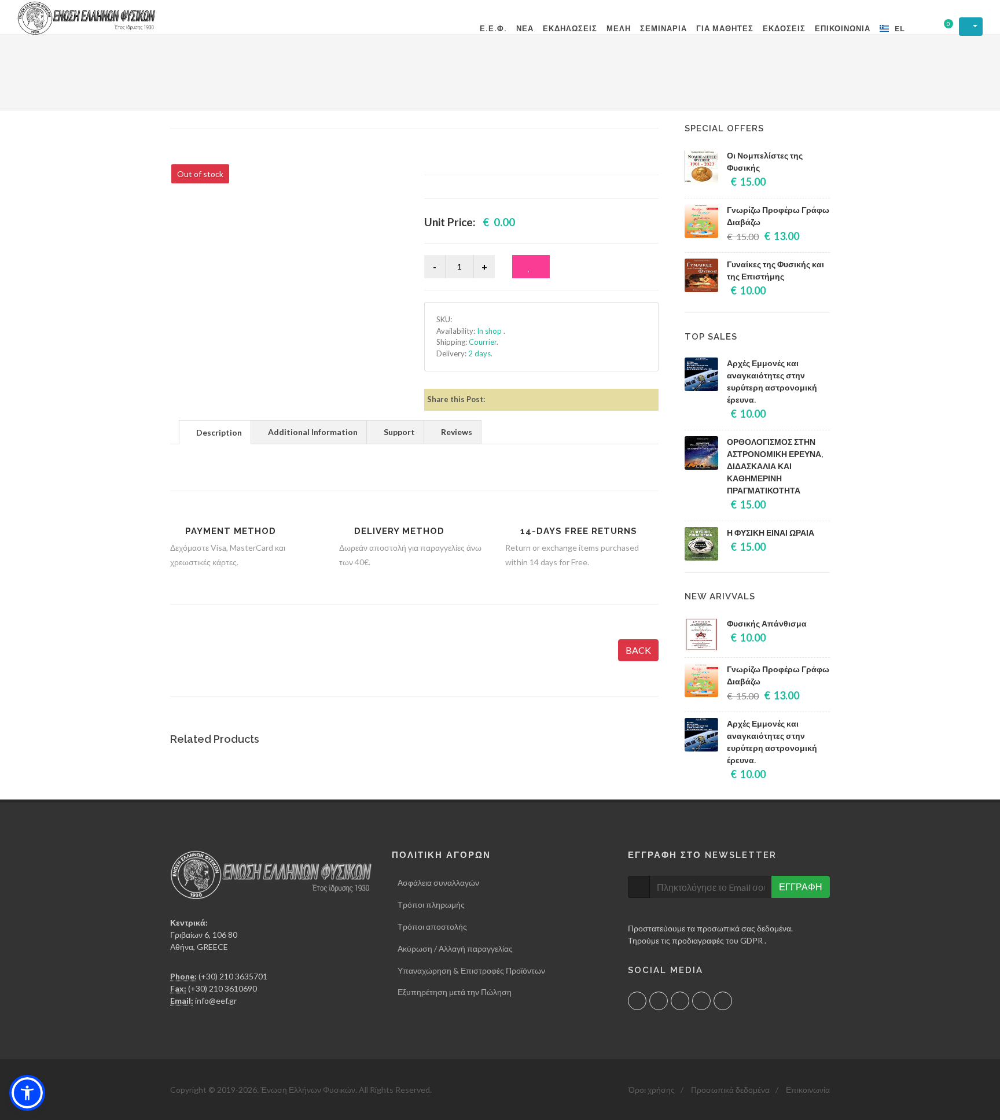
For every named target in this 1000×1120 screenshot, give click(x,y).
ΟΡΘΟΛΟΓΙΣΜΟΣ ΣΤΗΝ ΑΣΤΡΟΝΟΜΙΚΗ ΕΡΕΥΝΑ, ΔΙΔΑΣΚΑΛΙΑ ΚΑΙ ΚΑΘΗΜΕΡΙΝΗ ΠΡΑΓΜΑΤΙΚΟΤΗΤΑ (775, 466)
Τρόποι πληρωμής (431, 904)
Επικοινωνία (808, 1090)
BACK (638, 649)
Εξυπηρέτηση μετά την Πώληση (455, 992)
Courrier (483, 342)
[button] (27, 1092)
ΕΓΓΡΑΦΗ (800, 886)
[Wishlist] (531, 266)
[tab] (215, 432)
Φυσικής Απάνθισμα (767, 623)
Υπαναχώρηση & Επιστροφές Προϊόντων (471, 970)
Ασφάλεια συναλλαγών (438, 882)
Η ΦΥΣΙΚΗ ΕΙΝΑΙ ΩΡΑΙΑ (770, 532)
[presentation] (215, 432)
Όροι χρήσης (651, 1090)
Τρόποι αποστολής (432, 926)
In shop (490, 331)
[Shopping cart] (941, 27)
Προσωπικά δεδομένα (730, 1090)
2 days (479, 353)
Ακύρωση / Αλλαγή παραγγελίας (455, 948)
